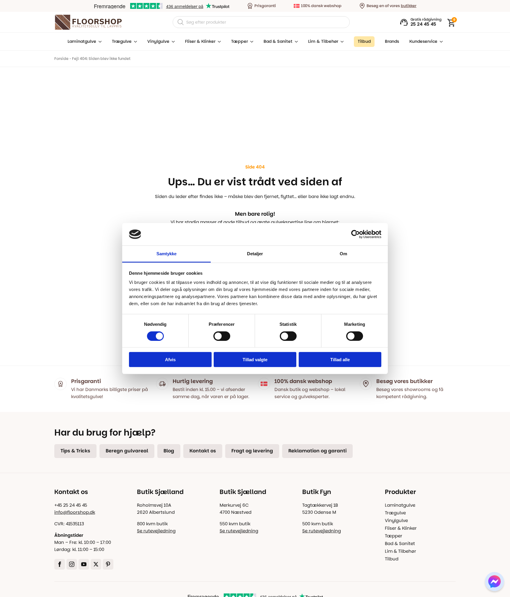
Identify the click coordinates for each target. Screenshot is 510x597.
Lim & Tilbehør (323, 41)
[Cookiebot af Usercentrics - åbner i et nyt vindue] (355, 234)
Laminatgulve (82, 41)
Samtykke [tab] (166, 253)
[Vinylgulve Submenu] (172, 41)
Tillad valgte (255, 359)
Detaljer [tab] (255, 253)
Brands (392, 41)
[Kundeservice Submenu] (440, 41)
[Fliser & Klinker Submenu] (218, 41)
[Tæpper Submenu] (250, 41)
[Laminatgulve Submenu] (99, 41)
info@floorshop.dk (74, 512)
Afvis (170, 359)
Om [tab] (343, 253)
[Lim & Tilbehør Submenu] (341, 41)
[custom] (108, 564)
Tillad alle (340, 359)
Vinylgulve (158, 41)
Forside (61, 58)
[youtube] (84, 564)
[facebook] (59, 564)
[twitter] (96, 564)
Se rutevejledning (156, 531)
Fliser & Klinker (200, 41)
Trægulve (122, 41)
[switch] (221, 336)
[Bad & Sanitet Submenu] (295, 41)
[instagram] (71, 564)
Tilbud (391, 559)
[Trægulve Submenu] (134, 41)
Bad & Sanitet (278, 41)
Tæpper (239, 41)
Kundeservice (423, 41)
